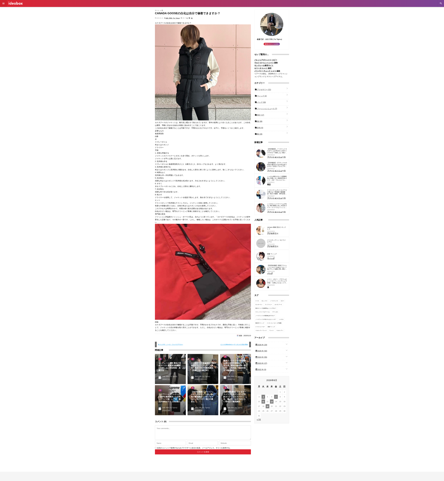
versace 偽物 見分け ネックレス (276, 228)
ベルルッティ (279, 330)
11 (263, 402)
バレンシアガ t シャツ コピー (265, 60)
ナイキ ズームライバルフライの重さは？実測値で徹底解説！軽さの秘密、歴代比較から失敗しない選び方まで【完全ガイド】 (277, 192)
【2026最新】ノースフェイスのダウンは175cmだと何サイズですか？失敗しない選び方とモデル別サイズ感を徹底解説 (277, 151)
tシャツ (272, 330)
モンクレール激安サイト (263, 65)
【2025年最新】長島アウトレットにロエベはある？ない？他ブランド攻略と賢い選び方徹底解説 (277, 267)
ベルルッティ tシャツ (261, 330)
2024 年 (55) (262, 357)
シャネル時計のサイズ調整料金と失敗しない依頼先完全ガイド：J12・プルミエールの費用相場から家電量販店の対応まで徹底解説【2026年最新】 (277, 178)
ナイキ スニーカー (260, 326)
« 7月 (259, 420)
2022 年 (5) (261, 369)
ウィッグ (262, 96)
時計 (260, 115)
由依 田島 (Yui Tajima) (173, 18)
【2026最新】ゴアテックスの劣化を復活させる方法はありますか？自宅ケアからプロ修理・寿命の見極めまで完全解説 (277, 164)
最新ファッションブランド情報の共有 (16, 3)
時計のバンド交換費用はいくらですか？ (265, 308)
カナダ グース (278, 304)
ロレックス (264, 300)
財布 (260, 128)
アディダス (275, 312)
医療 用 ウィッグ (259, 323)
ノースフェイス (274, 300)
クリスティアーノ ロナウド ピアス (276, 241)
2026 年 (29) (262, 345)
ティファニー (268, 304)
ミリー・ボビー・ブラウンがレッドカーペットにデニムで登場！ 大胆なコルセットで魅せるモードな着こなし (277, 281)
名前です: (260, 39)
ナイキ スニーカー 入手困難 (274, 323)
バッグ (261, 102)
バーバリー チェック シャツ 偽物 (267, 71)
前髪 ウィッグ (272, 254)
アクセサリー (264, 90)
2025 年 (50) (262, 351)
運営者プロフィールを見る (272, 44)
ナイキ (257, 300)
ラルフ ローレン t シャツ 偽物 (266, 63)
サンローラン (258, 304)
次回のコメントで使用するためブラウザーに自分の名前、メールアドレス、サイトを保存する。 (194, 448)
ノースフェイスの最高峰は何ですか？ (265, 315)
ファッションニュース (267, 109)
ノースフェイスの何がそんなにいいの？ (265, 319)
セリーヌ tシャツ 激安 (262, 68)
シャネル (281, 319)
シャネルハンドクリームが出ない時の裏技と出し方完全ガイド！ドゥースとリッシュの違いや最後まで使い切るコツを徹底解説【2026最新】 (277, 205)
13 (272, 402)
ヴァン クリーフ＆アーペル (262, 312)
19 (267, 406)
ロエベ (282, 300)
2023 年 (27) (262, 363)
